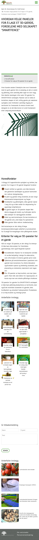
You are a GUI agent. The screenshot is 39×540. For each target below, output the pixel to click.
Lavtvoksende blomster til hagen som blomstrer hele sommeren (28, 500)
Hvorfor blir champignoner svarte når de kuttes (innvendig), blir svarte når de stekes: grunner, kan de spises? (29, 515)
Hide (11, 76)
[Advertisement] (19, 52)
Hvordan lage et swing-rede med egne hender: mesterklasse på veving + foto (23, 369)
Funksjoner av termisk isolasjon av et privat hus (7, 381)
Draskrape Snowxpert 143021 (28, 485)
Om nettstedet (22, 532)
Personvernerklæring (25, 535)
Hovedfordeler (9, 79)
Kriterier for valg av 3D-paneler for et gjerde (18, 81)
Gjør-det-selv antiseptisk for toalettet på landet (23, 313)
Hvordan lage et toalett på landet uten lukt (8, 313)
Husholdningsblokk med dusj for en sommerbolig (8, 330)
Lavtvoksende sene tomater (27, 469)
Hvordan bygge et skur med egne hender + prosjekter (23, 330)
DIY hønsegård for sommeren (23, 346)
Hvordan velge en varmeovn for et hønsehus (7, 348)
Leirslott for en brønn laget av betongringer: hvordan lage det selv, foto (7, 368)
